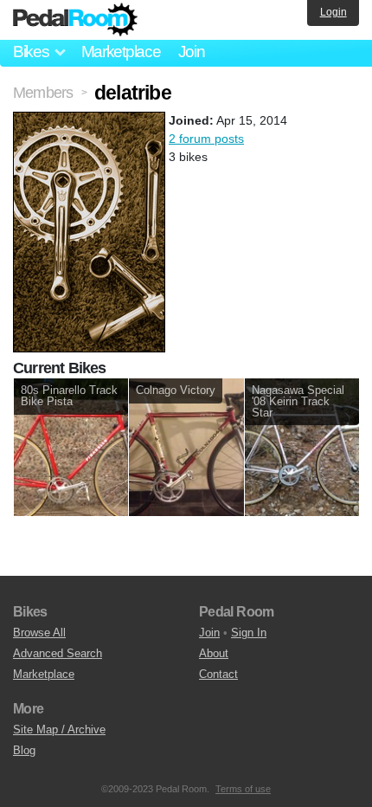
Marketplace (121, 51)
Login (333, 12)
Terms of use (243, 789)
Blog (24, 750)
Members (43, 92)
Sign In (248, 632)
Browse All (39, 632)
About (213, 653)
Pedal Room (75, 20)
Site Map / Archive (59, 729)
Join (191, 51)
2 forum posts (206, 138)
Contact (218, 674)
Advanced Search (57, 653)
